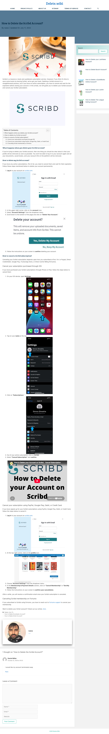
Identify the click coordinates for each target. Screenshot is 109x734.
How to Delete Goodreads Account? (15, 614)
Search (80, 48)
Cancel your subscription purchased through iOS (21, 139)
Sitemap (55, 8)
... (29, 632)
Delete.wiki (54, 3)
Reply (6, 671)
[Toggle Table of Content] (47, 130)
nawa (6, 28)
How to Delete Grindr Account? (13, 616)
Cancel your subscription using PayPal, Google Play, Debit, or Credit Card (28, 141)
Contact (87, 8)
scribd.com (28, 170)
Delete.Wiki (56, 731)
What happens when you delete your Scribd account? (21, 133)
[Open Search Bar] (98, 8)
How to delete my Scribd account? (16, 135)
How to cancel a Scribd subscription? (16, 137)
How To (11, 612)
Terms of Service (71, 8)
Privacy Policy (26, 8)
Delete (6, 612)
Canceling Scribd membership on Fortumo (19, 143)
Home (12, 8)
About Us (42, 8)
